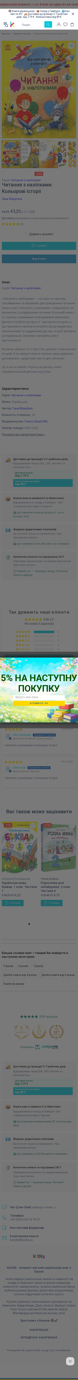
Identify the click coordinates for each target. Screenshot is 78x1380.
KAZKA (12, 24)
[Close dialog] (74, 661)
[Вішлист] (65, 24)
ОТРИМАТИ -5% (39, 703)
